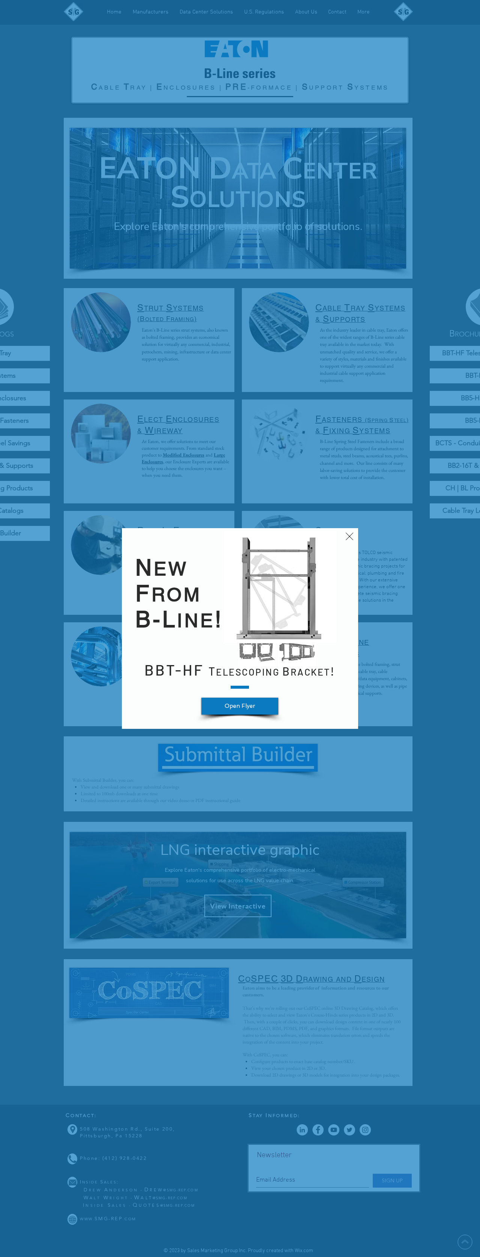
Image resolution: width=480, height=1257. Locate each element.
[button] (349, 536)
